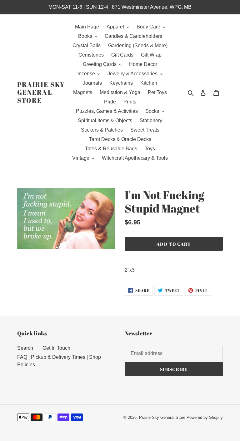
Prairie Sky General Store (41, 92)
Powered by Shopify (205, 417)
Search (25, 348)
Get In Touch (56, 348)
